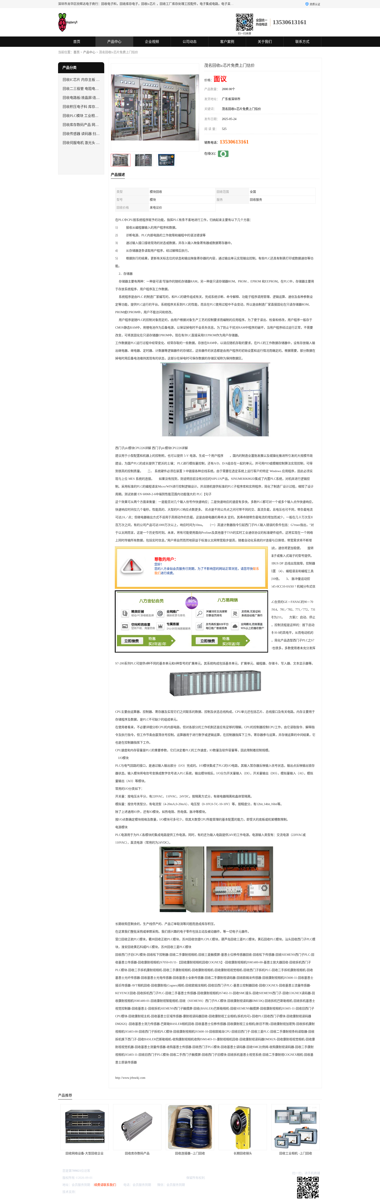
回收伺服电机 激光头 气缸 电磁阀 (89, 143)
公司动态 (190, 42)
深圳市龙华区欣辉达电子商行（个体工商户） (154, 1177)
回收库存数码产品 (84, 1153)
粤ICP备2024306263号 (108, 1177)
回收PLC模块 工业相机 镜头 (84, 116)
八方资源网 (86, 1192)
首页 (76, 42)
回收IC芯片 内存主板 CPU (83, 80)
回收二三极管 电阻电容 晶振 (85, 89)
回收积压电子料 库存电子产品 (86, 107)
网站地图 (130, 1192)
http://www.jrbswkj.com (130, 1077)
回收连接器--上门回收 (137, 1153)
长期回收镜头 (190, 1153)
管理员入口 (116, 1192)
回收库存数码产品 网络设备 (84, 125)
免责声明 (101, 1192)
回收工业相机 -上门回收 (243, 1153)
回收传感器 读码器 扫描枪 (83, 134)
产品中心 (114, 42)
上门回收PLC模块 (295, 1153)
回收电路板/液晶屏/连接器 (83, 98)
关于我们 (265, 42)
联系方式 (302, 42)
